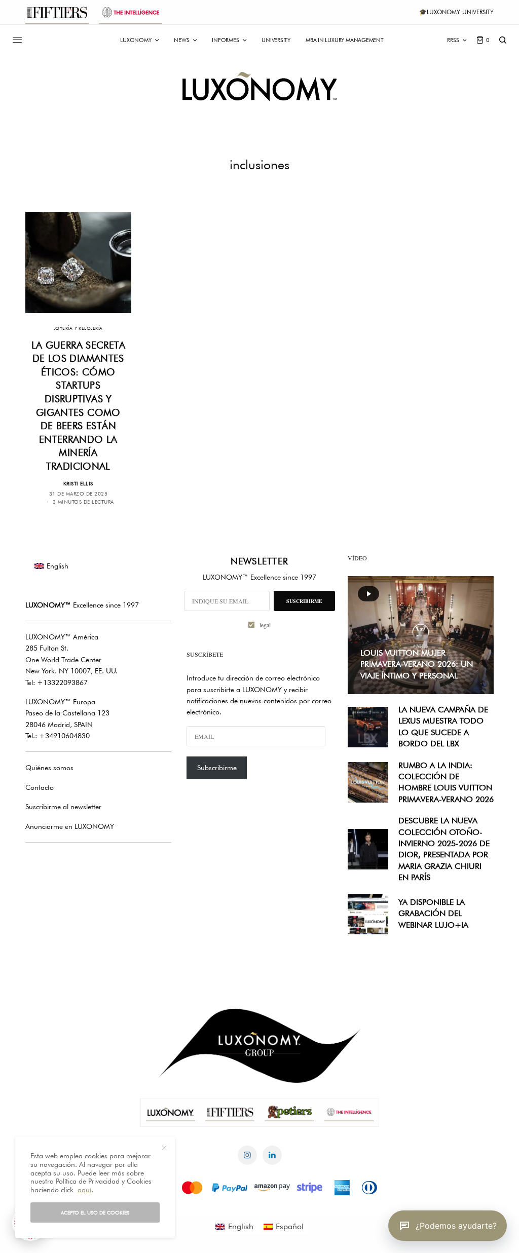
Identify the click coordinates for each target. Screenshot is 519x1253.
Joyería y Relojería (78, 328)
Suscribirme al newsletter (63, 807)
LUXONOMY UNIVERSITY (460, 12)
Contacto (39, 787)
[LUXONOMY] (259, 86)
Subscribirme (217, 768)
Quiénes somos (49, 768)
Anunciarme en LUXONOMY (69, 826)
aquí (84, 1190)
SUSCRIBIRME (304, 600)
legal (265, 625)
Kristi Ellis (78, 483)
